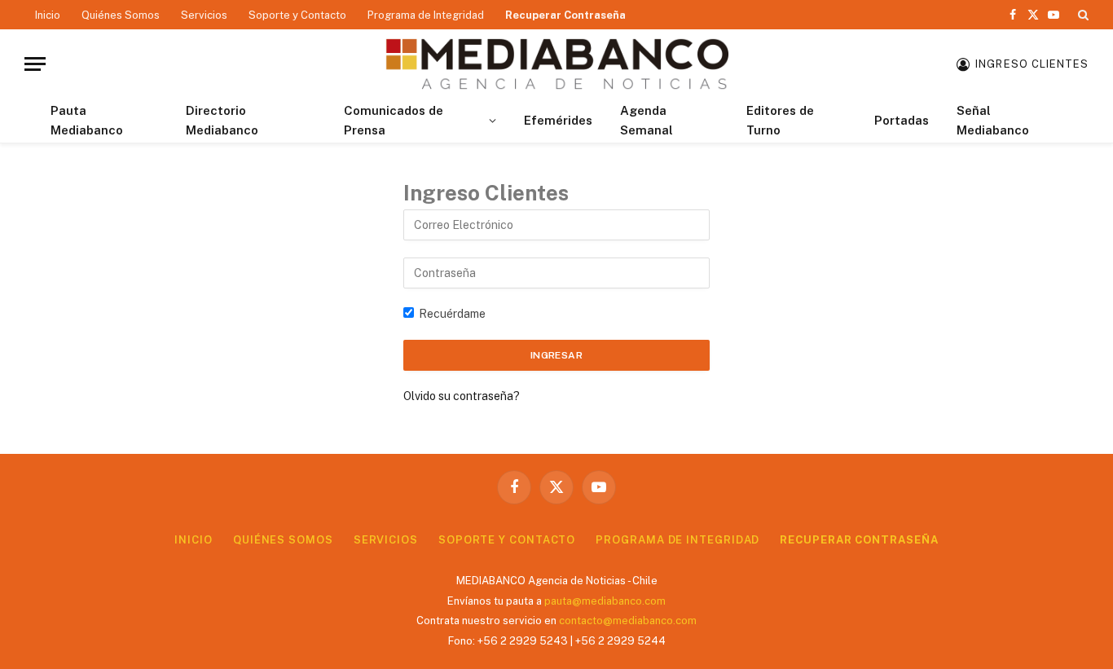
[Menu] (35, 64)
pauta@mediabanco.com (605, 601)
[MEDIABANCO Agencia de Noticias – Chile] (556, 64)
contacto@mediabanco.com (628, 620)
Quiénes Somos (120, 15)
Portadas (901, 120)
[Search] (1082, 14)
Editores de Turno (780, 120)
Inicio (47, 15)
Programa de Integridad (425, 15)
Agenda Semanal (646, 120)
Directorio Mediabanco (222, 120)
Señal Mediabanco (993, 120)
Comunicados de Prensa (393, 120)
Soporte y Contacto (297, 15)
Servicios (204, 15)
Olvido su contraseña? (461, 396)
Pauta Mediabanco (87, 120)
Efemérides (558, 120)
